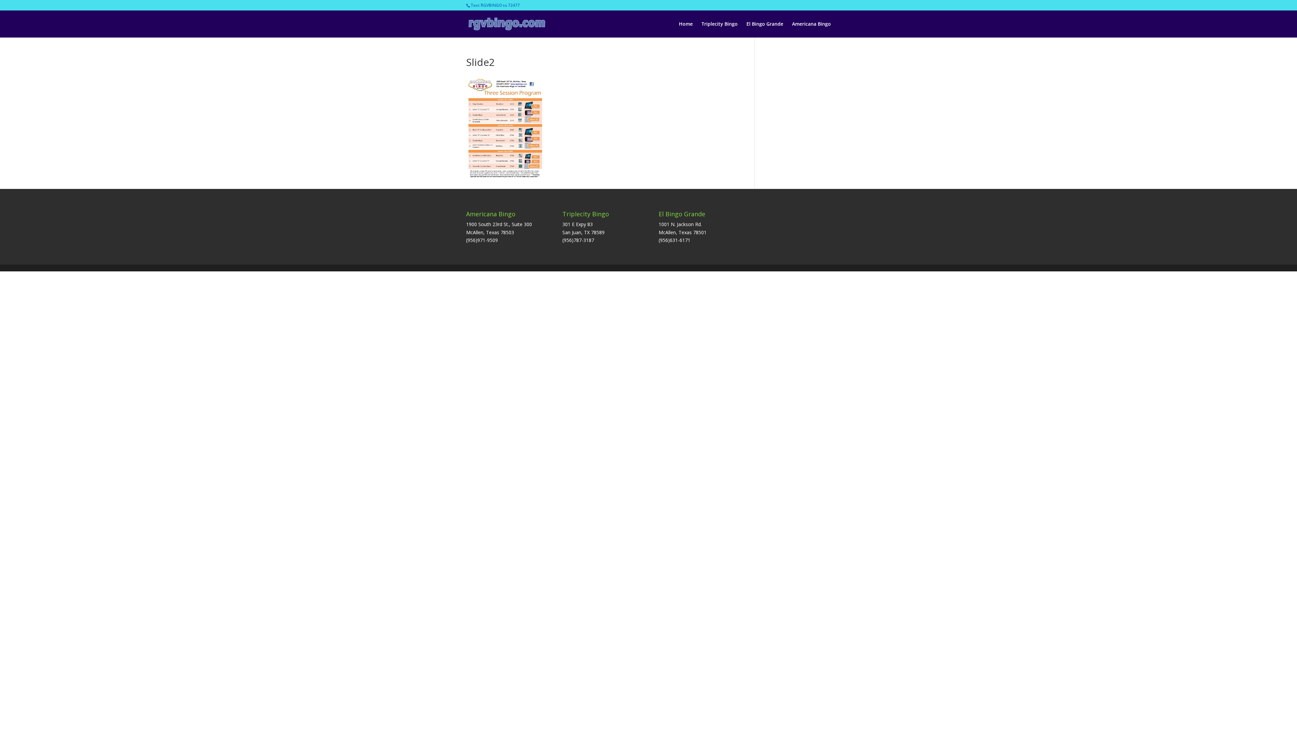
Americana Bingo (811, 24)
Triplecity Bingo (720, 24)
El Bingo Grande (764, 24)
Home (686, 24)
